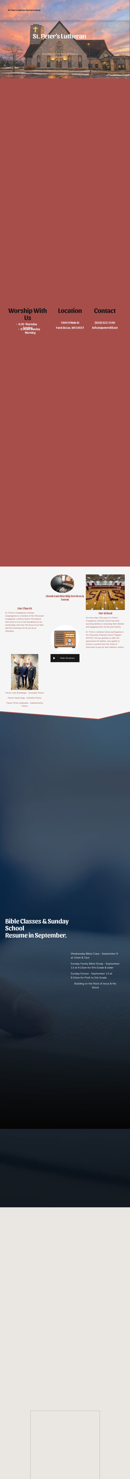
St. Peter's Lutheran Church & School (24, 10)
